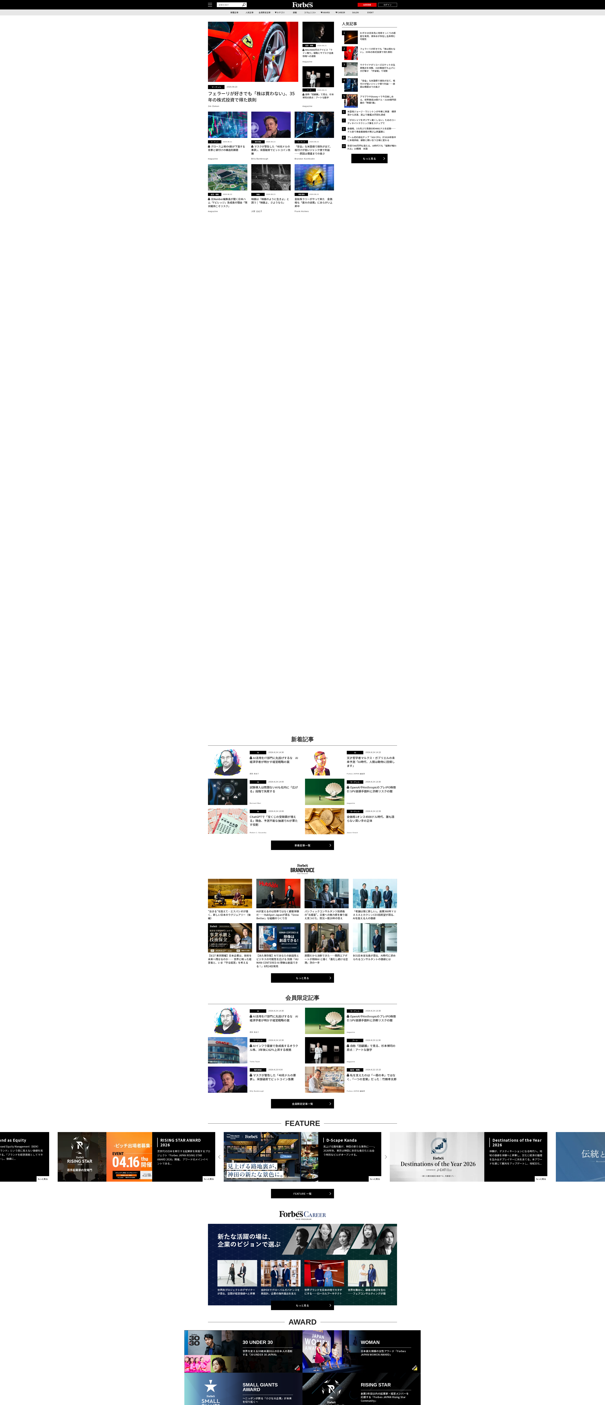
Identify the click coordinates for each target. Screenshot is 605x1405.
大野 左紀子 (256, 211)
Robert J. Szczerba (258, 832)
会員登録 (367, 4)
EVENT (370, 12)
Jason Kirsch (352, 832)
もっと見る (369, 158)
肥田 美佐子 (254, 774)
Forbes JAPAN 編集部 (356, 774)
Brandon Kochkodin (305, 159)
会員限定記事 (265, 12)
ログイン (388, 4)
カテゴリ (281, 12)
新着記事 (234, 12)
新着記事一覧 (303, 845)
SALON (355, 12)
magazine (307, 62)
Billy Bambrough (259, 159)
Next (385, 1157)
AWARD (326, 12)
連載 (295, 12)
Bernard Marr (255, 803)
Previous (219, 1157)
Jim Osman (213, 106)
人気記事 (250, 12)
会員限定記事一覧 (302, 1104)
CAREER (341, 12)
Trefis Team (255, 1061)
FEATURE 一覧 (302, 1193)
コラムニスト (310, 12)
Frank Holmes (302, 211)
